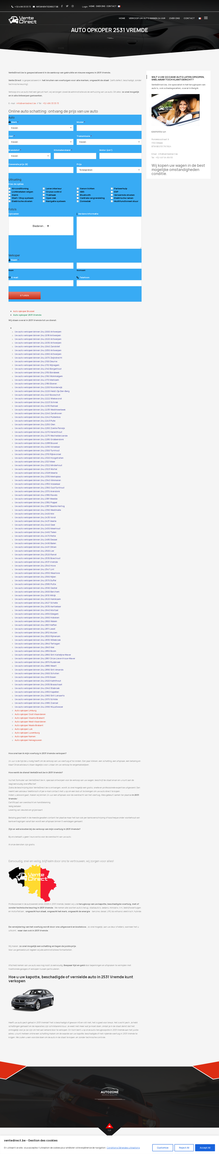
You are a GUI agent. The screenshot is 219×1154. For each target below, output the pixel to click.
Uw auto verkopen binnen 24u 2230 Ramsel (36, 405)
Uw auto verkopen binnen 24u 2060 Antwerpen (38, 354)
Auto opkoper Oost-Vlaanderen (30, 714)
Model (81, 122)
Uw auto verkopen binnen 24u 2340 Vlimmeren (38, 480)
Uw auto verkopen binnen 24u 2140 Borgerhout (38, 368)
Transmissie (84, 136)
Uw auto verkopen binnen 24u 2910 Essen (35, 677)
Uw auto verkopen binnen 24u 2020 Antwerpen (38, 339)
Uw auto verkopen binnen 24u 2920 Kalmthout (38, 680)
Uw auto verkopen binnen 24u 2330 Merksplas (38, 476)
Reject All (184, 1147)
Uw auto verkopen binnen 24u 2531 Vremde (36, 561)
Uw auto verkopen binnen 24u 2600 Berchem (37, 591)
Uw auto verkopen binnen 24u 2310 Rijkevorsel (38, 454)
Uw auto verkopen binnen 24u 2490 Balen (35, 543)
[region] (109, 1145)
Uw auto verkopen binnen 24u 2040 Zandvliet (37, 346)
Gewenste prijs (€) (18, 164)
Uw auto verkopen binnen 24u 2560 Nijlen (35, 576)
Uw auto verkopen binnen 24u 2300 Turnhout (37, 450)
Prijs (79, 164)
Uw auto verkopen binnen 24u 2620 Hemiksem (38, 599)
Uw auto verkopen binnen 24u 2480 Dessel (36, 539)
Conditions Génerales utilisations (123, 1147)
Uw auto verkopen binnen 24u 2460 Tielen (35, 532)
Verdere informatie (88, 213)
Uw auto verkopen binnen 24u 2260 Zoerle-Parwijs (40, 428)
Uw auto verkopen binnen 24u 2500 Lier (34, 550)
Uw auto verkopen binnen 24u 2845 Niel (34, 647)
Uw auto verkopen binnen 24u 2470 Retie (35, 535)
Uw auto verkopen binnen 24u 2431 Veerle (35, 521)
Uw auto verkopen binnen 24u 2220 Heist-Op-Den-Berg (42, 391)
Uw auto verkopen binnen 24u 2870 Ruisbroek (37, 662)
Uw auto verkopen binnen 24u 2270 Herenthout (38, 431)
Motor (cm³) (105, 150)
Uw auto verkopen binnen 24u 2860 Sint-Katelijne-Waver (43, 654)
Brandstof (14, 150)
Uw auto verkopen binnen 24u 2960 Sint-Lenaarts (39, 695)
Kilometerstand (63, 150)
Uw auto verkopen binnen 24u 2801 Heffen (36, 624)
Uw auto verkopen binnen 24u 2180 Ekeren (36, 383)
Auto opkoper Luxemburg (27, 732)
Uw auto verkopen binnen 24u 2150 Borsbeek (37, 372)
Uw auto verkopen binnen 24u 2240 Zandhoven (38, 413)
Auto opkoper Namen (25, 736)
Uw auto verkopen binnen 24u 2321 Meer (35, 461)
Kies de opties (16, 184)
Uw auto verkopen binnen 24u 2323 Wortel (36, 469)
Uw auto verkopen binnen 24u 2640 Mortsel (36, 610)
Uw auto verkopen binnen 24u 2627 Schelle (36, 602)
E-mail (14, 277)
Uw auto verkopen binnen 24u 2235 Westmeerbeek (40, 409)
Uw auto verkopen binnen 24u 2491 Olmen (35, 546)
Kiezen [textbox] (14, 127)
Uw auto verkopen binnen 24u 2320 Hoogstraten (39, 457)
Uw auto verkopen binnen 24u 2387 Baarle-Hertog (40, 506)
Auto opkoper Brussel (23, 311)
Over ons (100, 6)
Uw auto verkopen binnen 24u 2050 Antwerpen (38, 350)
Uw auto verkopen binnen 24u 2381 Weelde (36, 498)
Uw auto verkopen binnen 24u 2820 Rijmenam (37, 636)
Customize (162, 1147)
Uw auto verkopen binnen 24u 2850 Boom (35, 651)
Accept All (205, 1147)
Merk (14, 122)
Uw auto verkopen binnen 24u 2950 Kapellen (37, 691)
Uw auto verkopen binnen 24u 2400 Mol (34, 513)
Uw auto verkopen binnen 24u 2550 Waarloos (37, 573)
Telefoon (84, 277)
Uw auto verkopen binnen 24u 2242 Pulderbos (37, 417)
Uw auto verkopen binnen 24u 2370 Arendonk (37, 491)
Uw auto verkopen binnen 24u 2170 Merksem (37, 379)
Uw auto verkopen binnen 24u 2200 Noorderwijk (38, 387)
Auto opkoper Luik (24, 729)
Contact (111, 6)
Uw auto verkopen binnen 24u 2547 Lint (34, 569)
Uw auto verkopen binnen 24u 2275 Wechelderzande (41, 435)
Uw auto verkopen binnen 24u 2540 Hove (35, 565)
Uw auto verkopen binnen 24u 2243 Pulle (35, 420)
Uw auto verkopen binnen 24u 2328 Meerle (36, 472)
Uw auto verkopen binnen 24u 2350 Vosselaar (37, 483)
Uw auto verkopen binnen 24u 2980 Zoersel (36, 702)
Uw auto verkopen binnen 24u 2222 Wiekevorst (38, 398)
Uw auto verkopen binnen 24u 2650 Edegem (37, 613)
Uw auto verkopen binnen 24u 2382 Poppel (36, 502)
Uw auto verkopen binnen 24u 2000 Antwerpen (38, 331)
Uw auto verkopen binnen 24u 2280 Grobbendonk (39, 439)
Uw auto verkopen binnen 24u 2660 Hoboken (37, 617)
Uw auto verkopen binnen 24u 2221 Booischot (37, 394)
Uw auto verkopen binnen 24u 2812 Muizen (36, 632)
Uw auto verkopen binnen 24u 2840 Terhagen (37, 643)
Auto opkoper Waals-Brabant (29, 725)
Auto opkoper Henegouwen (28, 740)
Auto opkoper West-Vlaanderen (30, 721)
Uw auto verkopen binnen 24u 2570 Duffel (35, 580)
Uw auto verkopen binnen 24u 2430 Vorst (35, 517)
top (109, 1130)
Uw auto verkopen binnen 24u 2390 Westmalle (38, 509)
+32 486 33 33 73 (51, 103)
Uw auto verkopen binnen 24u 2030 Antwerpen (38, 342)
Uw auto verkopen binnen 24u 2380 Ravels (36, 495)
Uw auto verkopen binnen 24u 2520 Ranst (36, 554)
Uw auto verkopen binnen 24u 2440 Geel (35, 524)
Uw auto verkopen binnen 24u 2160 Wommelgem (39, 376)
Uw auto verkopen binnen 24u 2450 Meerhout (37, 528)
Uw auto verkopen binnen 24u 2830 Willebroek (38, 639)
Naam (15, 259)
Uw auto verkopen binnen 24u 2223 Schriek (36, 402)
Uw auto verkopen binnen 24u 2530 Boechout (37, 558)
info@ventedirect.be (26, 103)
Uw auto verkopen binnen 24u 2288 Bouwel (36, 443)
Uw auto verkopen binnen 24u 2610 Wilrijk (35, 595)
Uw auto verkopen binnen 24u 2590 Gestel (36, 587)
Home (92, 6)
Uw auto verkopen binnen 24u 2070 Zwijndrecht (38, 357)
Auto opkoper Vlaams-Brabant (30, 717)
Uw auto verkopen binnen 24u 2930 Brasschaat (38, 684)
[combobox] (40, 128)
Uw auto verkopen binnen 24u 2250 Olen (35, 424)
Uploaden (13, 213)
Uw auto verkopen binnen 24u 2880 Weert (36, 665)
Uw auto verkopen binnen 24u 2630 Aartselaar (38, 606)
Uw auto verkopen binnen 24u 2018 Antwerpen (38, 335)
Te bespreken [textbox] (86, 169)
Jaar (11, 136)
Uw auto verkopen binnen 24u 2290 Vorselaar (37, 446)
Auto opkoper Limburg (25, 710)
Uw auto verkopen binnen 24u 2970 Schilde (36, 699)
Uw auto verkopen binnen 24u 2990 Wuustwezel (39, 706)
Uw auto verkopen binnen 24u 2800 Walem (36, 621)
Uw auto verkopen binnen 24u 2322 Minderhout (38, 465)
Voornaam (81, 270)
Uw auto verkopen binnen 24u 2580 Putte (35, 584)
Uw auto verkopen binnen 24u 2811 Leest (35, 628)
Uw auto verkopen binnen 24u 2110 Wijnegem (37, 365)
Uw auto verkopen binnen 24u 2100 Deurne (36, 361)
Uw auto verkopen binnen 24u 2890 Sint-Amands (39, 669)
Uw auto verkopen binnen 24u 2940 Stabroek (37, 688)
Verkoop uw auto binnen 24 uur (147, 18)
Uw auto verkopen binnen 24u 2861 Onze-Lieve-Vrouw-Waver (45, 658)
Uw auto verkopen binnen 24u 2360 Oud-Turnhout (39, 487)
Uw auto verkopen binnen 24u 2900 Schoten (37, 673)
